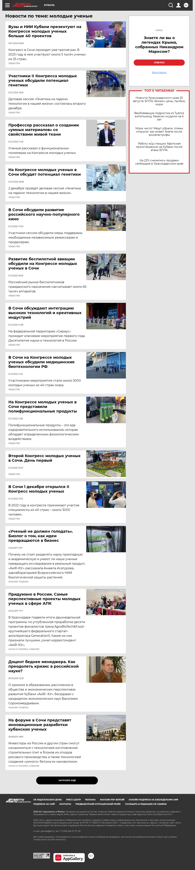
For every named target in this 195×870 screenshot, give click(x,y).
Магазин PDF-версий (112, 799)
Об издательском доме (47, 799)
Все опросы (159, 72)
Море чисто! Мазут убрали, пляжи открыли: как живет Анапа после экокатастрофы (159, 132)
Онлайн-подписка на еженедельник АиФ (153, 799)
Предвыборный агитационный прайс (98, 804)
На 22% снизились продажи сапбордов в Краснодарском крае (159, 162)
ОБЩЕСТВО (14, 63)
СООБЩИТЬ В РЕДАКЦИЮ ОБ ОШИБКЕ (146, 804)
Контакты (65, 804)
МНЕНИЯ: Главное (18, 582)
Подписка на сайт (44, 804)
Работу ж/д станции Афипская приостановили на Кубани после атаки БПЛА (159, 147)
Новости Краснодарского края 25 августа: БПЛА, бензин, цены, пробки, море (159, 101)
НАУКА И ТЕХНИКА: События (23, 649)
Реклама (90, 799)
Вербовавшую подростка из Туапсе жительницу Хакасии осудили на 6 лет (159, 116)
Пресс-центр (73, 799)
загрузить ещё (67, 780)
